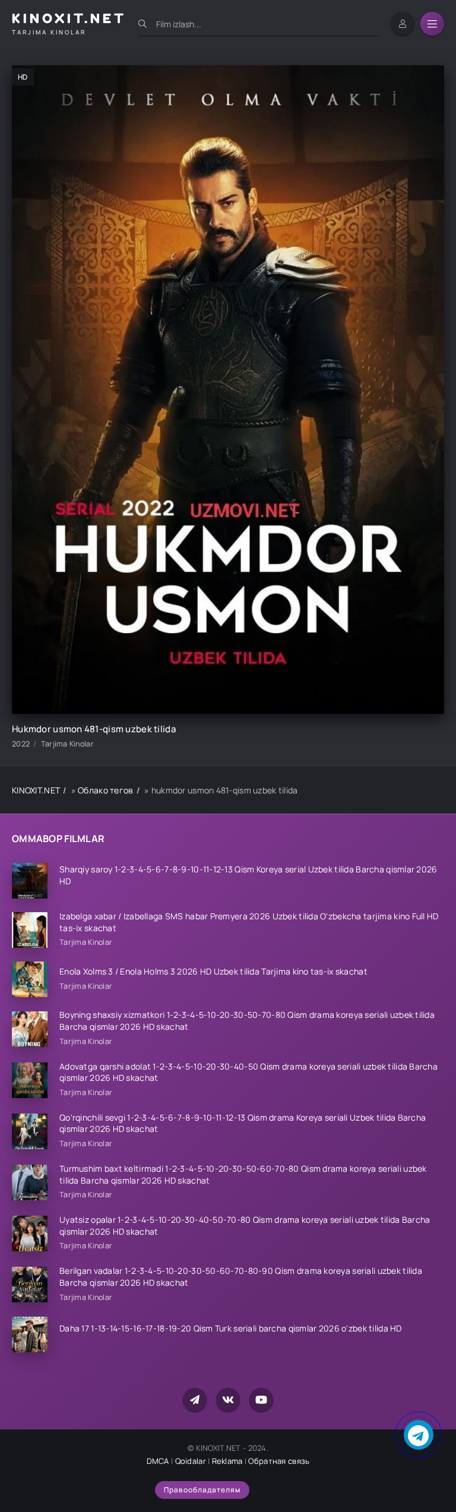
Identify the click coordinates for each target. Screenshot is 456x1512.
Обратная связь (278, 1461)
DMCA (158, 1461)
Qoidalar (190, 1461)
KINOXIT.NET (36, 790)
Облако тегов (105, 790)
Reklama (227, 1461)
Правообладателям (202, 1490)
